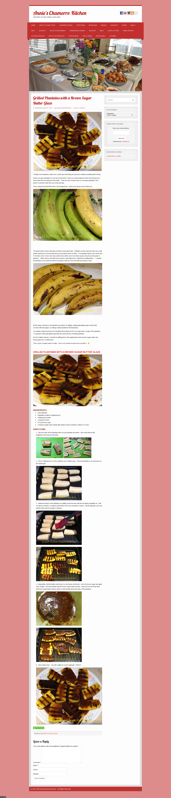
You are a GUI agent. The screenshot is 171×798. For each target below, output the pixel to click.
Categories (110, 113)
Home (33, 25)
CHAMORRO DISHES (65, 25)
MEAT (33, 30)
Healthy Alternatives (57, 36)
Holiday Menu (73, 36)
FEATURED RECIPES (38, 36)
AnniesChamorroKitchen (63, 108)
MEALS (133, 25)
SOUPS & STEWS (113, 30)
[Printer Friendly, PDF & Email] (38, 728)
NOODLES (42, 30)
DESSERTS (114, 25)
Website (35, 774)
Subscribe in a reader (114, 156)
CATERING (112, 36)
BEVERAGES (93, 25)
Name (35, 765)
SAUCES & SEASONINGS (58, 30)
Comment (37, 762)
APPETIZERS (80, 25)
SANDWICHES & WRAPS (77, 30)
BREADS (104, 25)
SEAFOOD (92, 30)
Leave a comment (79, 108)
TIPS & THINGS (87, 36)
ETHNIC (124, 25)
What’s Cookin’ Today (47, 25)
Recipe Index (100, 36)
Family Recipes (128, 30)
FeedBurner (125, 141)
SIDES (102, 30)
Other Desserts (53, 733)
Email (35, 769)
